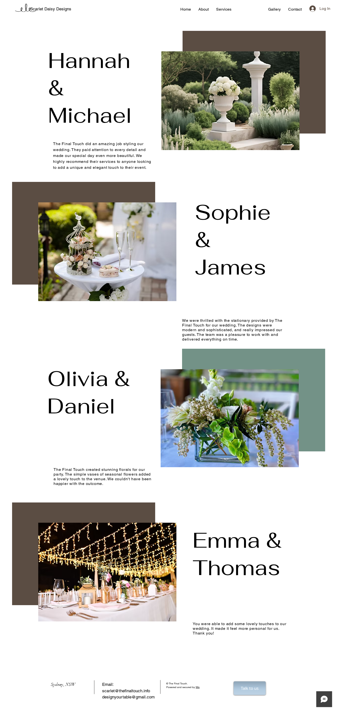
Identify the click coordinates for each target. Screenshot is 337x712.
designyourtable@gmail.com (128, 696)
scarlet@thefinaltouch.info (126, 690)
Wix (198, 687)
